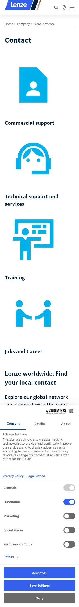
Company (23, 24)
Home (9, 24)
